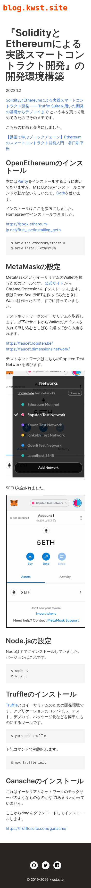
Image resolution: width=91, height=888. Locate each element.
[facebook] (57, 865)
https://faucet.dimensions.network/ (38, 349)
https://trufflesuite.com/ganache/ (36, 828)
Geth (60, 192)
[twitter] (46, 865)
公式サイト (54, 283)
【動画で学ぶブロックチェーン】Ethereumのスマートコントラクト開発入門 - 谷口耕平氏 (45, 143)
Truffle (12, 705)
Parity (22, 181)
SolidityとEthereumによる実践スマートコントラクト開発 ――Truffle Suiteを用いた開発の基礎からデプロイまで (45, 106)
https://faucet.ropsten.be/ (29, 343)
